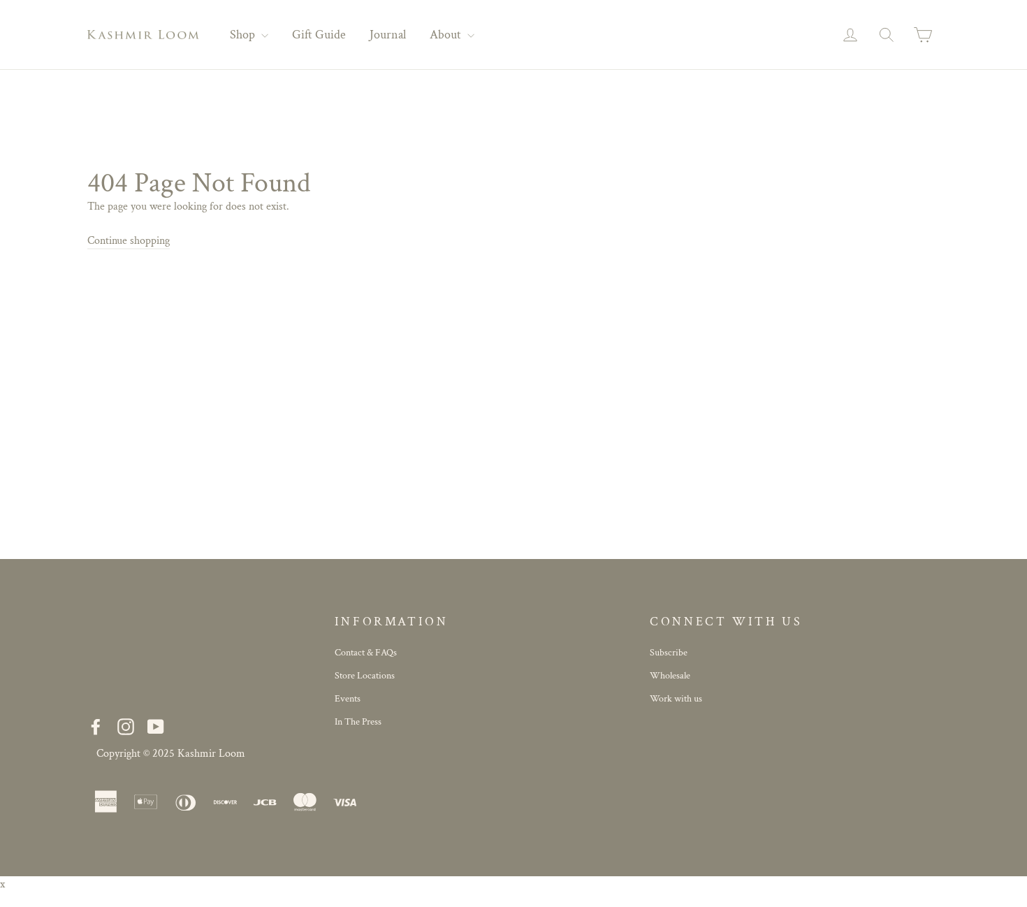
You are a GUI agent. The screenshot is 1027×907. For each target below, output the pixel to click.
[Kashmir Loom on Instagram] (125, 726)
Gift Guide (319, 35)
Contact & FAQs (366, 652)
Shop (244, 35)
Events (347, 698)
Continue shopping (128, 240)
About (447, 35)
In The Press (358, 722)
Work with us (676, 698)
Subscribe (668, 652)
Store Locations (365, 675)
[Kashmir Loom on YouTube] (155, 726)
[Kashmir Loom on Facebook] (95, 726)
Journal (388, 35)
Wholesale (670, 675)
